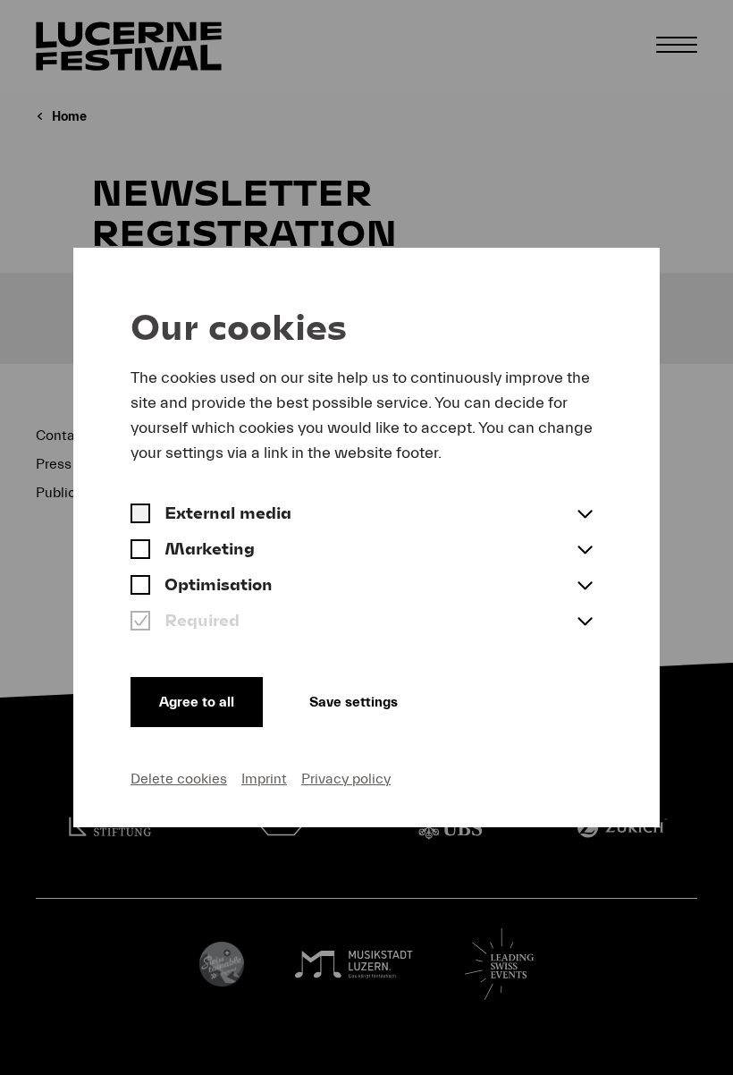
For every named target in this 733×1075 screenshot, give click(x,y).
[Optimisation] (140, 586)
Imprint (264, 779)
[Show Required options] (584, 622)
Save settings (353, 702)
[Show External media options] (584, 515)
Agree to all (196, 702)
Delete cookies (179, 779)
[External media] (140, 515)
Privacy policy (346, 779)
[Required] (140, 622)
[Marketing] (140, 550)
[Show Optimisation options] (584, 587)
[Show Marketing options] (584, 551)
